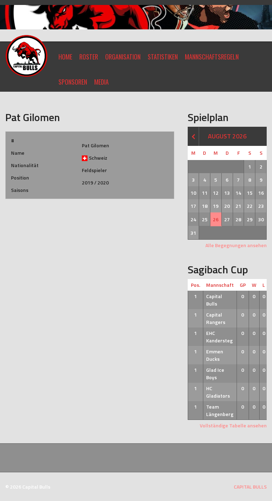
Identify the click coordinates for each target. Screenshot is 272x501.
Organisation (123, 56)
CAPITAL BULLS (250, 486)
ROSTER (88, 56)
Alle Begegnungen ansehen (236, 245)
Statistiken (163, 56)
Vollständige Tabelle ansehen (233, 425)
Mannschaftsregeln (212, 56)
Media (101, 81)
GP (243, 285)
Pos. (195, 285)
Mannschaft (220, 285)
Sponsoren (72, 81)
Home (65, 56)
